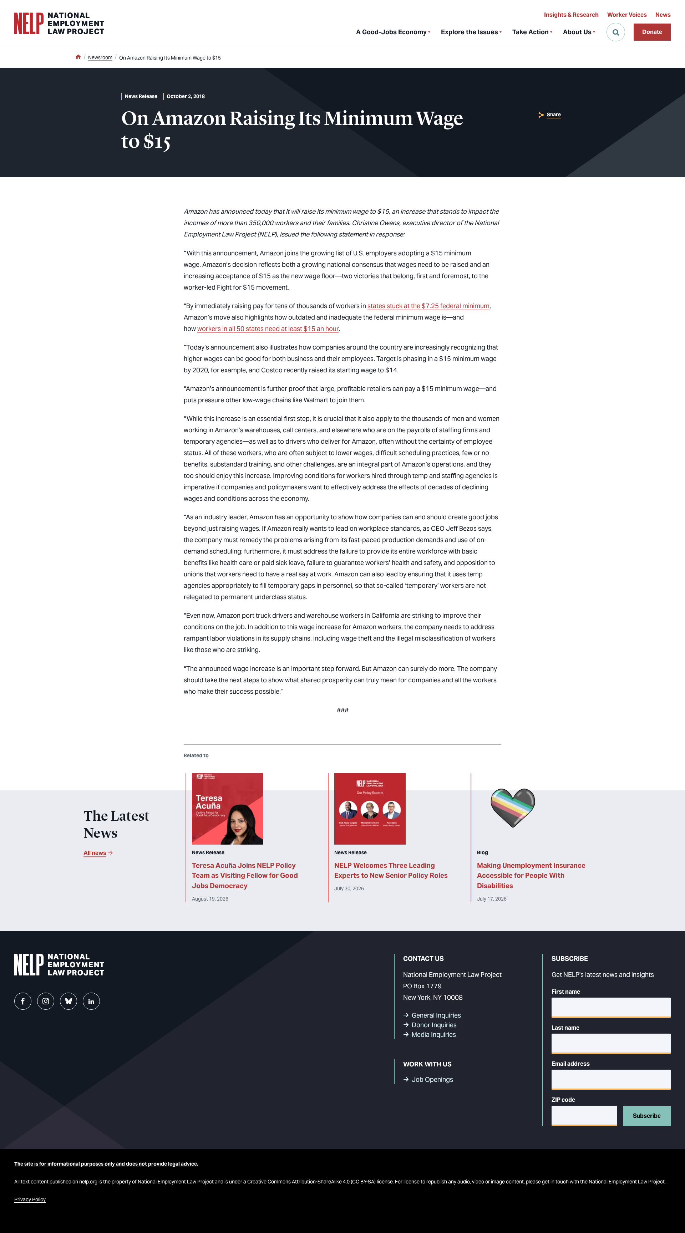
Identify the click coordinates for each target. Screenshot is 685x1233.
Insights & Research (571, 15)
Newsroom (100, 57)
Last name (565, 1027)
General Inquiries (436, 1015)
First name (566, 991)
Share (554, 114)
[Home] (78, 57)
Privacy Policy (30, 1199)
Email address (571, 1064)
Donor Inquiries (434, 1025)
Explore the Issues (469, 32)
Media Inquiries (434, 1034)
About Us (577, 32)
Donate (652, 32)
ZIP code (563, 1100)
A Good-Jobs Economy (391, 32)
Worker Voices (627, 15)
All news (94, 853)
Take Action (530, 32)
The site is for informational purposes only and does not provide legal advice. (106, 1164)
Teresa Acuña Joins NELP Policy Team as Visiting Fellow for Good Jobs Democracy (245, 875)
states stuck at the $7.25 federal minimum (428, 306)
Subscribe (647, 1116)
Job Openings (432, 1079)
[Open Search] (616, 32)
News (663, 15)
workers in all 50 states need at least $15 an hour (268, 329)
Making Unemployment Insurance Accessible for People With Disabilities (531, 875)
